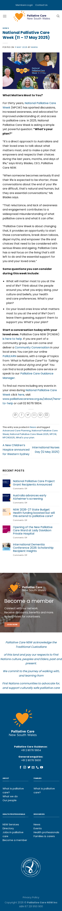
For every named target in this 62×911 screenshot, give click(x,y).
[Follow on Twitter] (29, 767)
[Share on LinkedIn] (46, 415)
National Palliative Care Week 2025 (29, 434)
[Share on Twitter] (28, 415)
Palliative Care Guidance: (31, 746)
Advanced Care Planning (17, 430)
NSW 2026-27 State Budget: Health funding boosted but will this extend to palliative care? (34, 513)
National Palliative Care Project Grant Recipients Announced (34, 483)
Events (38, 828)
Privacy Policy (31, 897)
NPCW (53, 434)
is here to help (12, 339)
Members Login (24, 5)
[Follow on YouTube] (41, 767)
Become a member (15, 840)
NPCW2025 (9, 437)
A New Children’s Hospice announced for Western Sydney (16, 449)
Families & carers (44, 836)
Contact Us (41, 5)
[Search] (58, 16)
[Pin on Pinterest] (40, 415)
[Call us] (37, 767)
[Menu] (5, 16)
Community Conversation (32, 347)
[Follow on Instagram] (24, 767)
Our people (10, 800)
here (21, 395)
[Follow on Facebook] (20, 767)
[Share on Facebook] (21, 415)
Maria (34, 47)
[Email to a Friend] (34, 415)
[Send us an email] (33, 767)
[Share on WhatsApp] (15, 415)
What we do (10, 796)
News (6, 28)
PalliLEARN (9, 356)
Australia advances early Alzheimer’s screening (29, 497)
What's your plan (25, 437)
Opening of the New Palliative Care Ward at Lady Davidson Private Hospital (33, 530)
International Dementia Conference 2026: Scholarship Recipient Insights (33, 548)
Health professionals (46, 832)
